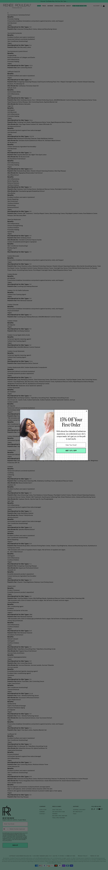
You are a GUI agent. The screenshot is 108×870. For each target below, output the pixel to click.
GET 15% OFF (71, 450)
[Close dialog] (86, 411)
